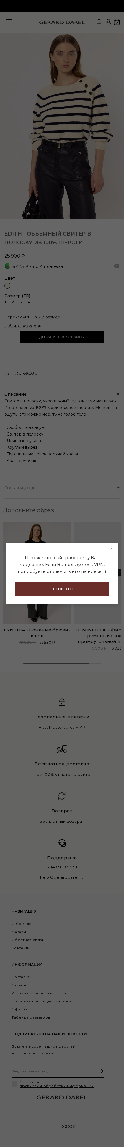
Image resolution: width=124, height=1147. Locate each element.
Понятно (62, 589)
